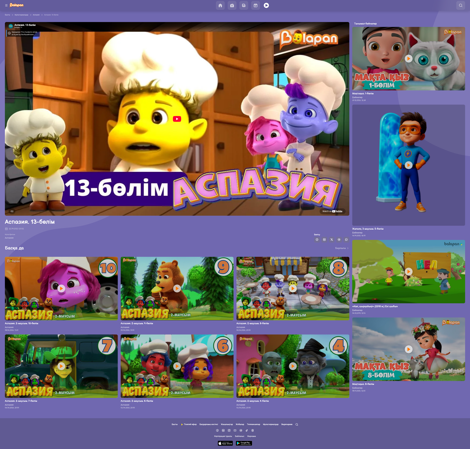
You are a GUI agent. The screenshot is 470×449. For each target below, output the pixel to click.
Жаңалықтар (227, 424)
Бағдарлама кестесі (209, 424)
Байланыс (239, 436)
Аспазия (36, 15)
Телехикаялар (253, 424)
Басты (7, 15)
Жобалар (240, 424)
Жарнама (251, 436)
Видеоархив (286, 424)
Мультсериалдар (21, 15)
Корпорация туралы (223, 436)
